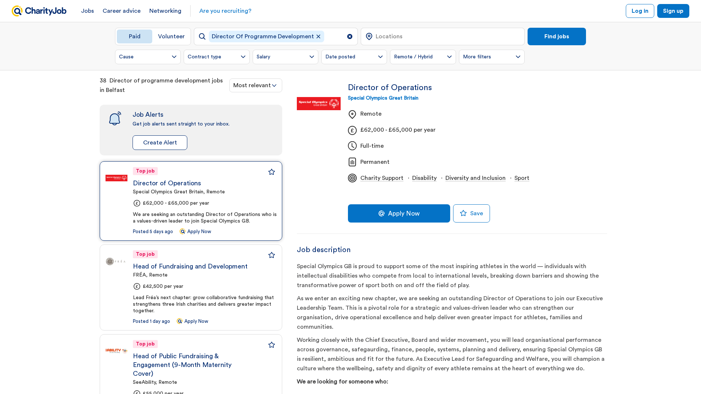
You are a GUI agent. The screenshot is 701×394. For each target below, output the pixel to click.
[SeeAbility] (116, 351)
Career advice (122, 11)
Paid (135, 36)
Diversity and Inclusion (475, 178)
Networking (165, 11)
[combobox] (255, 85)
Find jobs (556, 36)
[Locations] (443, 36)
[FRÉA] (116, 261)
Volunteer (171, 36)
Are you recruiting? (225, 11)
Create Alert (160, 143)
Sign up (673, 11)
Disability (424, 178)
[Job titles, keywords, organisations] (276, 36)
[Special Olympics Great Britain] (116, 178)
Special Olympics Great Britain (383, 98)
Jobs (87, 11)
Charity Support (381, 178)
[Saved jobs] (271, 171)
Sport (521, 178)
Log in (640, 11)
